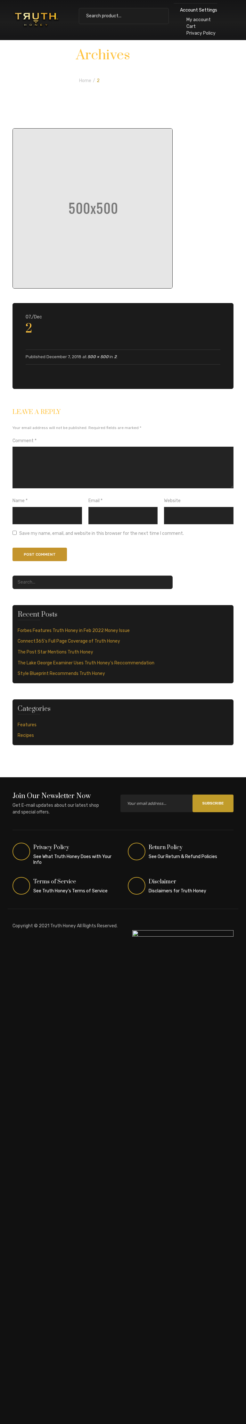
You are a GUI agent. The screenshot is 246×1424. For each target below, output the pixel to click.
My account (198, 19)
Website (172, 500)
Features (27, 725)
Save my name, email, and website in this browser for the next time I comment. (101, 533)
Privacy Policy (201, 33)
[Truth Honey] (36, 19)
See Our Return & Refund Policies (183, 856)
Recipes (26, 735)
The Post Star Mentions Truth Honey (55, 652)
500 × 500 (98, 356)
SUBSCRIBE (213, 803)
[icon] (21, 851)
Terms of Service (54, 881)
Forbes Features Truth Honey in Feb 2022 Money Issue (74, 630)
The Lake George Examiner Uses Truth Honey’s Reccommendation (86, 663)
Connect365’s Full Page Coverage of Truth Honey (69, 641)
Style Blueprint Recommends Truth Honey (61, 673)
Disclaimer (162, 881)
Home (85, 80)
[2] (92, 208)
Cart (191, 26)
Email (95, 500)
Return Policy (166, 847)
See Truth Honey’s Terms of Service (70, 891)
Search (160, 16)
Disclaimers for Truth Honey (177, 891)
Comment (24, 440)
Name (20, 500)
